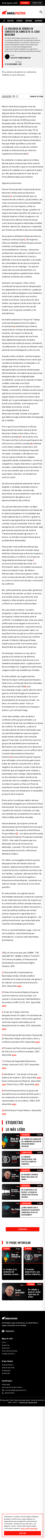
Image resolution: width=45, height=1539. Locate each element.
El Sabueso (6, 1370)
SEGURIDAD (39, 20)
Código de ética (8, 1354)
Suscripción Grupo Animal (12, 1387)
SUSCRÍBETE (25, 3)
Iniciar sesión (37, 3)
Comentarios (22, 1229)
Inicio (4, 1342)
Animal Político (8, 1365)
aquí (19, 986)
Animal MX (6, 1373)
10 (17, 833)
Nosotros (5, 1345)
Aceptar (22, 1533)
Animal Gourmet (8, 1367)
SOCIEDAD (28, 20)
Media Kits (10, 1331)
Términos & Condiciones (28, 1402)
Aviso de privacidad (9, 1351)
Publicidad (6, 1384)
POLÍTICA (10, 20)
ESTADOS (19, 20)
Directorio (6, 1348)
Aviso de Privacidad (29, 1528)
